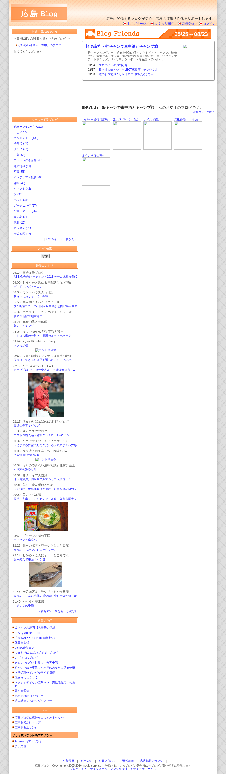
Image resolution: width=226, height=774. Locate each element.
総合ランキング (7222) (28, 126)
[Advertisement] (164, 7)
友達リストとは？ (204, 111)
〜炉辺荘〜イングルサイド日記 (35, 672)
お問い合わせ (107, 761)
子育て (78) (21, 143)
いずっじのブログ (26, 657)
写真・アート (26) (25, 211)
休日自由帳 (22, 642)
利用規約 (86, 761)
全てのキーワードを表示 (61, 239)
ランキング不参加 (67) (28, 160)
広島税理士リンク (26, 727)
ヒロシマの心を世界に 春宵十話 (36, 662)
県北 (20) (19, 222)
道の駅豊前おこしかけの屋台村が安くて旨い (127, 74)
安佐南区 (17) (22, 233)
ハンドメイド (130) (26, 138)
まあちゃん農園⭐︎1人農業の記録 (35, 627)
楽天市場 (20, 746)
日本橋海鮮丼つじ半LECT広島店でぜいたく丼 (128, 69)
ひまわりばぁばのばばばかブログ (36, 652)
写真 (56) (19, 171)
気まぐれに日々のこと (29, 696)
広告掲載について (151, 761)
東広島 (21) (21, 216)
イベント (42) (22, 188)
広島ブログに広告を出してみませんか (39, 717)
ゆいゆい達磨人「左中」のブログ (39, 45)
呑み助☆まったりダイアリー (33, 700)
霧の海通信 (22, 691)
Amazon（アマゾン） (29, 741)
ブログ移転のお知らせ (113, 65)
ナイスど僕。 (152, 119)
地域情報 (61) (22, 166)
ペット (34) (21, 199)
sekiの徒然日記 (24, 647)
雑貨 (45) (19, 183)
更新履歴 (68, 761)
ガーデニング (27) (25, 205)
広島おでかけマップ (28, 722)
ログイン (209, 23)
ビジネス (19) (22, 228)
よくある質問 (164, 23)
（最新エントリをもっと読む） (58, 611)
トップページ (136, 23)
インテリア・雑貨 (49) (28, 177)
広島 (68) (19, 155)
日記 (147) (20, 132)
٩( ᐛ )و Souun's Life (27, 632)
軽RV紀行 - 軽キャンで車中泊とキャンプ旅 (122, 46)
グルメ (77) (21, 149)
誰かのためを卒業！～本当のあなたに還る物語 (45, 667)
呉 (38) (18, 194)
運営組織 (128, 761)
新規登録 (188, 23)
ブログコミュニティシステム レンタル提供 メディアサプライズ (113, 768)
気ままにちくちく (26, 677)
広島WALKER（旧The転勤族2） (37, 637)
